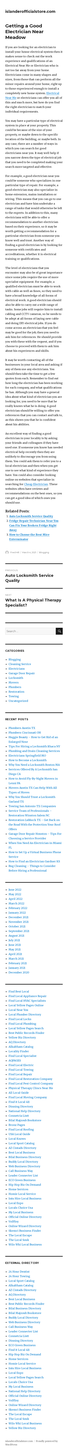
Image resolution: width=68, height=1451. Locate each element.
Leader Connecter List (23, 1175)
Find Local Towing (21, 1069)
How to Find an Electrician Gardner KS (34, 861)
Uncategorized (18, 700)
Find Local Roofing (21, 1129)
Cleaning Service (20, 664)
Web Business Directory (24, 1166)
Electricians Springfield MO (27, 755)
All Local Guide (19, 1092)
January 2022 (17, 912)
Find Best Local (19, 991)
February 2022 (18, 908)
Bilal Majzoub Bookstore (25, 1120)
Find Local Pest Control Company (31, 1083)
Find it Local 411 (19, 1102)
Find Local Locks (20, 1019)
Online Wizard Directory (25, 1226)
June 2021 (15, 944)
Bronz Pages (17, 1125)
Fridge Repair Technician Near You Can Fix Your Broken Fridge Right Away (33, 525)
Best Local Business (22, 1152)
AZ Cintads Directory (22, 1148)
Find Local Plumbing (22, 1023)
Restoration (16, 691)
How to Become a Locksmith (28, 760)
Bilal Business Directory (25, 1157)
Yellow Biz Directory (22, 1037)
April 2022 (15, 898)
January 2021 (17, 967)
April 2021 (15, 954)
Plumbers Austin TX (22, 728)
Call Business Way (21, 1171)
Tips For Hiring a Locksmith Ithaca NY (34, 746)
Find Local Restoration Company (30, 1079)
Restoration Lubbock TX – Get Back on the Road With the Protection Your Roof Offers (34, 824)
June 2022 (15, 889)
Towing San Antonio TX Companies (32, 806)
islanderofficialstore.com (30, 11)
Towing (14, 696)
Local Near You (18, 1010)
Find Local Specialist (22, 1056)
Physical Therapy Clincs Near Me (31, 1088)
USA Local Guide (19, 1134)
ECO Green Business (22, 1180)
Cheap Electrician (36, 484)
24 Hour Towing (19, 1276)
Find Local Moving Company (28, 1097)
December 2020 (19, 972)
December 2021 (18, 917)
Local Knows (17, 1138)
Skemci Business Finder (25, 1230)
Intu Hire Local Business (25, 1198)
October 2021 (17, 926)
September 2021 (19, 931)
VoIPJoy (14, 1221)
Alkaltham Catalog (21, 1046)
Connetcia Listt (19, 1115)
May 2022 (15, 894)
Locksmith (16, 677)
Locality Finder (19, 1051)
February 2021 (18, 963)
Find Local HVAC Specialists (27, 1000)
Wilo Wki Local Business (25, 1244)
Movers (14, 682)
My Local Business (21, 1212)
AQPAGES (15, 1060)
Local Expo (16, 1203)
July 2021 (14, 940)
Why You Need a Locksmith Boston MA (34, 764)
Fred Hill (14, 552)
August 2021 (16, 935)
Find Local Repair (20, 1074)
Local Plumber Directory (25, 1014)
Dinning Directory (21, 1106)
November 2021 (19, 921)
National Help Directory (24, 1111)
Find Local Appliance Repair (28, 996)
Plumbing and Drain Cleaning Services (34, 751)
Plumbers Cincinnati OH (25, 732)
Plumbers (15, 687)
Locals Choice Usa (21, 1207)
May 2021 (15, 949)
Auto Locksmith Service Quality (31, 516)
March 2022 (16, 903)
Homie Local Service (22, 1194)
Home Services (18, 1189)
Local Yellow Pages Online (26, 1005)
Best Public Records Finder (26, 1033)
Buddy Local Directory (23, 1161)
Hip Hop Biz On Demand (25, 1184)
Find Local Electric (21, 1065)
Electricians (17, 668)
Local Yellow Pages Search (26, 1028)
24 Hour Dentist (19, 1271)
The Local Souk (19, 1240)
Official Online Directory (25, 1217)
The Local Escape (20, 1235)
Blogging (44, 552)
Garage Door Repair (22, 673)
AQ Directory (17, 1042)
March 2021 (16, 958)
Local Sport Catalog (21, 1143)
